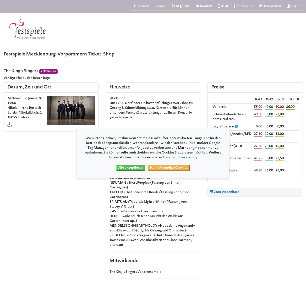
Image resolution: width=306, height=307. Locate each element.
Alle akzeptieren (130, 168)
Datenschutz (272, 6)
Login (294, 6)
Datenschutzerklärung (180, 157)
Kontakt (205, 6)
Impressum (244, 6)
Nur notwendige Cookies (169, 168)
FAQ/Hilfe (182, 6)
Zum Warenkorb (226, 192)
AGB (224, 6)
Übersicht (141, 6)
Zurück (160, 6)
